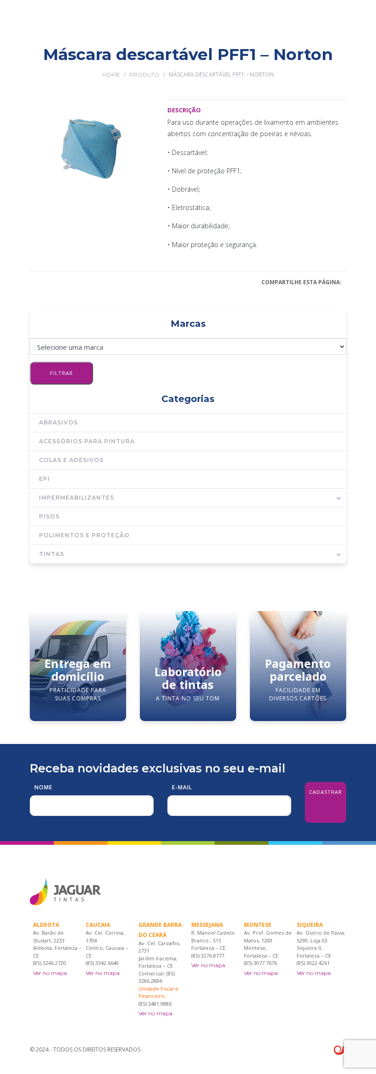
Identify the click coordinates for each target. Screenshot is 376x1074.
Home (111, 74)
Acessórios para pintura (87, 441)
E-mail (182, 787)
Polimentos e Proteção (84, 535)
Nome (43, 787)
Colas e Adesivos (71, 460)
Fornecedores (225, 61)
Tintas (51, 554)
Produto (144, 74)
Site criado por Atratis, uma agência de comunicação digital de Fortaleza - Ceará (340, 1051)
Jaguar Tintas (114, 61)
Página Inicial (65, 61)
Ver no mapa (50, 972)
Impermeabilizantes (76, 497)
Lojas (188, 61)
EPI (44, 478)
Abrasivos (58, 422)
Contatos (330, 61)
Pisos (49, 516)
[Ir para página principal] (65, 23)
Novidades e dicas (282, 61)
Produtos (157, 61)
